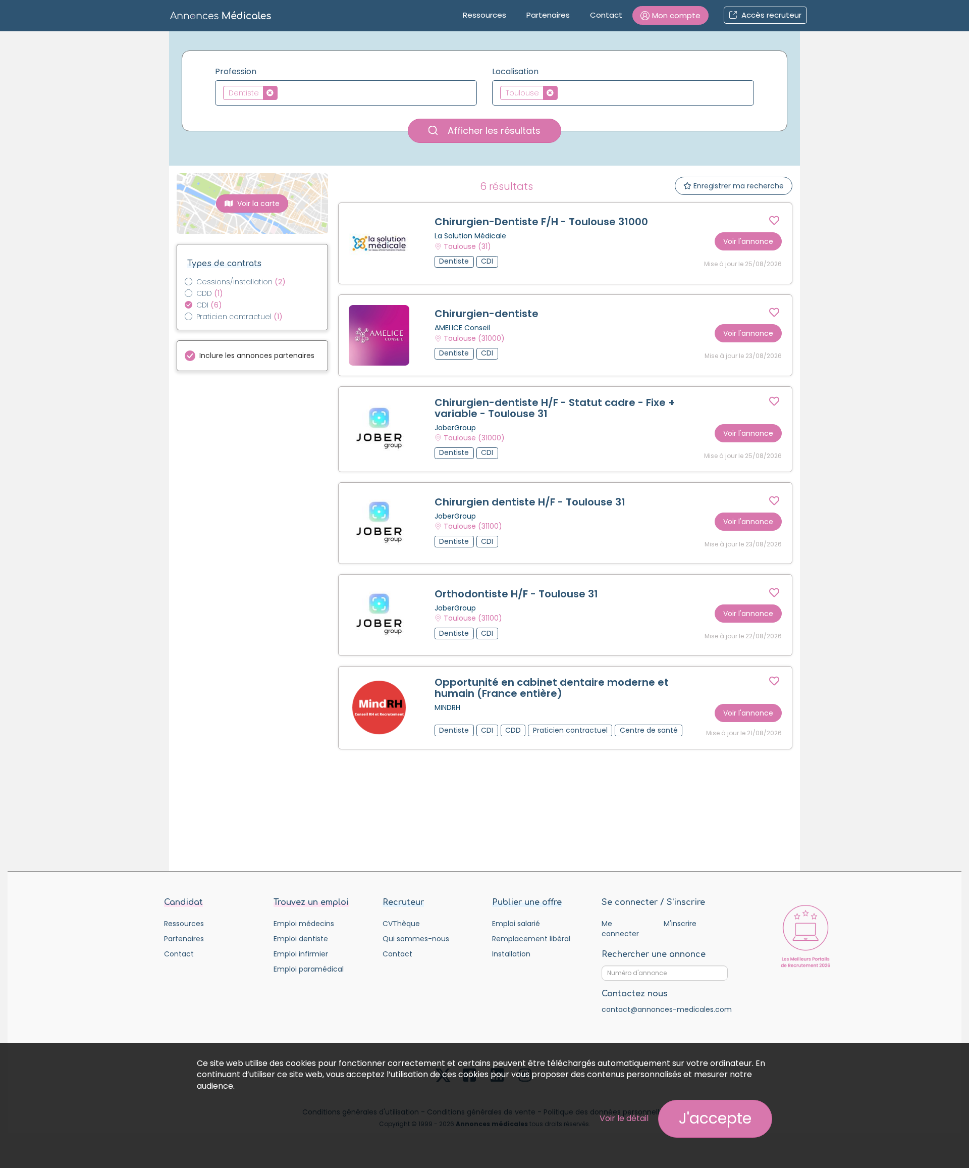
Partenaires (548, 15)
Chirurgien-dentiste (487, 314)
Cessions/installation (241, 282)
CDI (209, 305)
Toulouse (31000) (474, 338)
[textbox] (283, 92)
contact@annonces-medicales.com (667, 1009)
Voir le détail (624, 1118)
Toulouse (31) (467, 246)
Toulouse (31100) (473, 526)
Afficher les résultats (493, 130)
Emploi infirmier (301, 954)
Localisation (515, 71)
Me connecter (620, 929)
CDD (209, 293)
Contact (606, 15)
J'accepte (715, 1118)
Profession (235, 71)
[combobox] (346, 93)
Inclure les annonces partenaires (256, 355)
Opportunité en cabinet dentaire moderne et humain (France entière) (552, 687)
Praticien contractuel (239, 317)
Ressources (484, 15)
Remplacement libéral (531, 939)
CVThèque (401, 924)
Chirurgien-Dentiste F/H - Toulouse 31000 (541, 222)
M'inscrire (680, 924)
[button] (670, 15)
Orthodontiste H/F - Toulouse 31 (516, 594)
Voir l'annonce (748, 241)
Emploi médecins (304, 924)
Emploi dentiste (301, 939)
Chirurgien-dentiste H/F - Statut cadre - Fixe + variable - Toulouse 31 (555, 408)
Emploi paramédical (309, 969)
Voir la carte (257, 203)
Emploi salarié (516, 924)
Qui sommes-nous (416, 939)
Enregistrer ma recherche (737, 186)
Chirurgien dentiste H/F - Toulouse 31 (530, 502)
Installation (511, 954)
